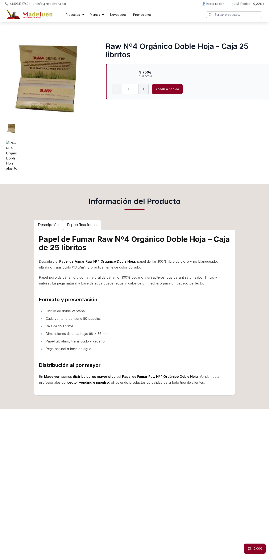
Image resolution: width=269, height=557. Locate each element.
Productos (73, 14)
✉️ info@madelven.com (49, 3)
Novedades (118, 14)
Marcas (95, 14)
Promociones (142, 14)
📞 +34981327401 (17, 3)
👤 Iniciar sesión (213, 3)
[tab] (48, 225)
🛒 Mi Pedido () (248, 3)
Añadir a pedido (167, 89)
